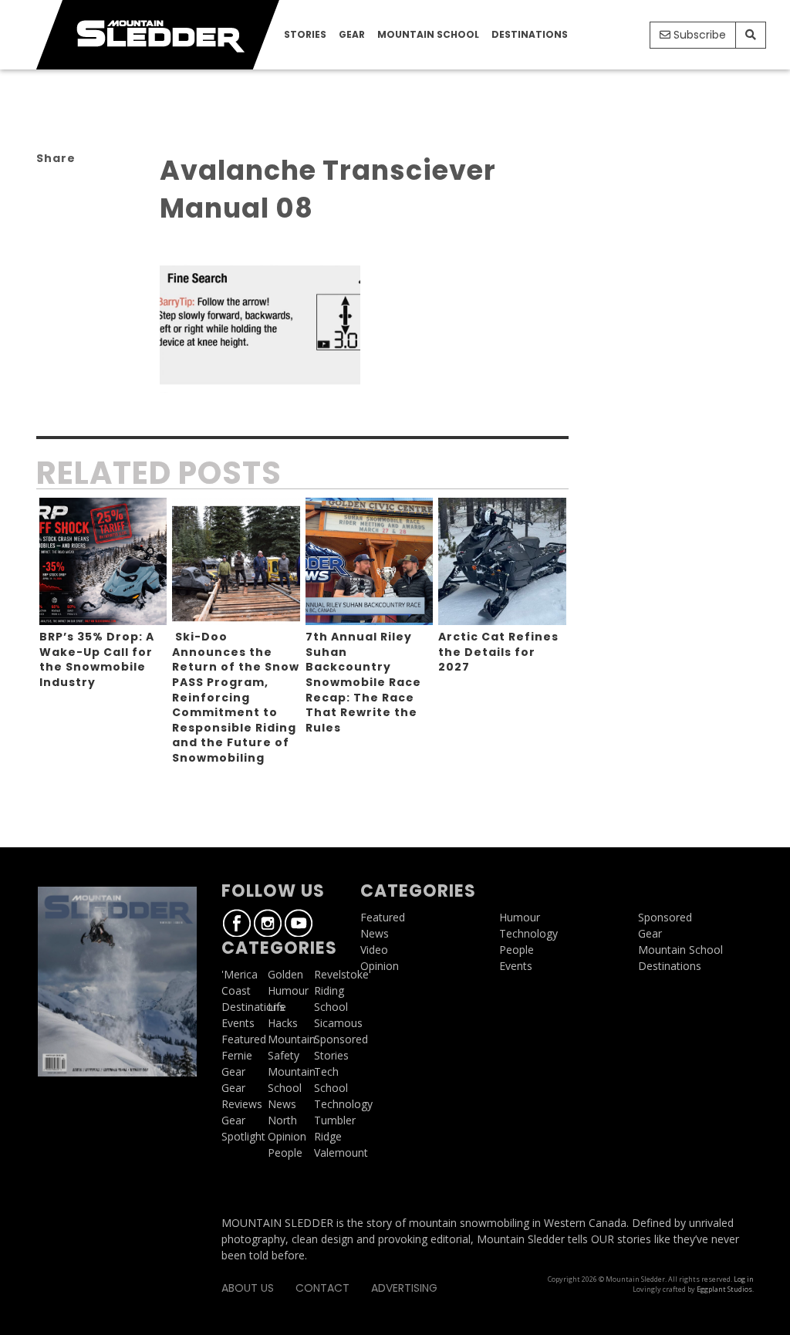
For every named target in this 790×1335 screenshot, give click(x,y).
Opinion (287, 1136)
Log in (744, 1279)
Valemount (341, 1152)
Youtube (298, 923)
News (282, 1104)
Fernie (236, 1055)
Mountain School (428, 34)
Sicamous (338, 1023)
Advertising (404, 1288)
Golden (285, 974)
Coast (236, 990)
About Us (247, 1288)
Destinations (529, 34)
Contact (322, 1288)
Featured (243, 1039)
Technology (343, 1104)
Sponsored (341, 1039)
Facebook (237, 923)
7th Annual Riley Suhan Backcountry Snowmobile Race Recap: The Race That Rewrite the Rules (363, 682)
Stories (305, 34)
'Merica (239, 974)
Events (238, 1023)
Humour (288, 990)
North (282, 1120)
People (285, 1152)
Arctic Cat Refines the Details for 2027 (498, 651)
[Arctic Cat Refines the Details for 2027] (502, 562)
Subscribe (698, 34)
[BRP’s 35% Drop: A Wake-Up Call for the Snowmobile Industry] (103, 562)
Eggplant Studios (724, 1289)
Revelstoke (341, 974)
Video (374, 949)
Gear (352, 34)
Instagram (268, 923)
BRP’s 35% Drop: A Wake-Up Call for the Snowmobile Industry (96, 659)
